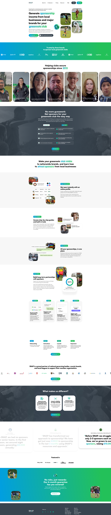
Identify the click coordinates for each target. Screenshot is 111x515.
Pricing (57, 2)
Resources (62, 2)
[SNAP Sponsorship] (31, 3)
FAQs (68, 2)
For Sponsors (50, 2)
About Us (44, 2)
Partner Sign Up (68, 513)
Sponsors (66, 508)
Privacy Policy (76, 513)
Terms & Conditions (77, 512)
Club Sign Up (67, 510)
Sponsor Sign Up (68, 512)
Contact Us (76, 509)
